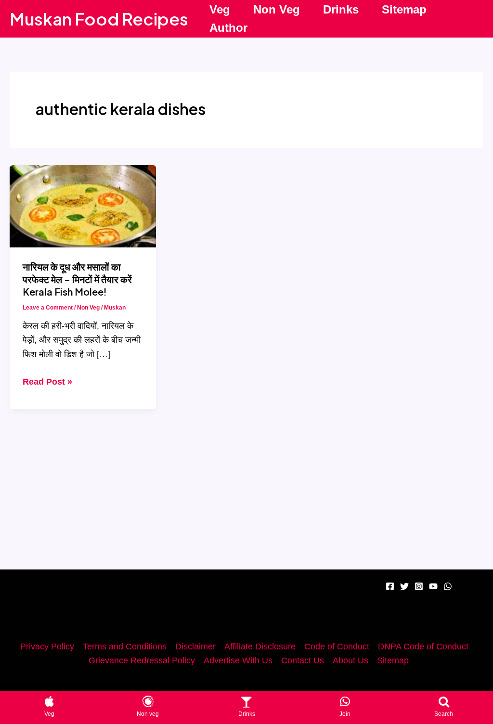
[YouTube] (433, 586)
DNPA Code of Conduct (423, 646)
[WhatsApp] (447, 586)
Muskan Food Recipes (99, 18)
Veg (219, 9)
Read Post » (47, 382)
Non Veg (276, 9)
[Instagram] (419, 586)
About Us (350, 660)
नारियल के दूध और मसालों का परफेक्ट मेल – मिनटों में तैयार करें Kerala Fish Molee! (77, 278)
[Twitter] (404, 586)
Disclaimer (195, 646)
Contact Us (302, 660)
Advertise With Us (238, 660)
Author (228, 27)
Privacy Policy (47, 646)
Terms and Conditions (125, 646)
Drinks (341, 9)
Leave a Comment (48, 307)
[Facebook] (390, 586)
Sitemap (404, 9)
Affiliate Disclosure (260, 646)
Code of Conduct (336, 646)
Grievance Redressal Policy (142, 660)
